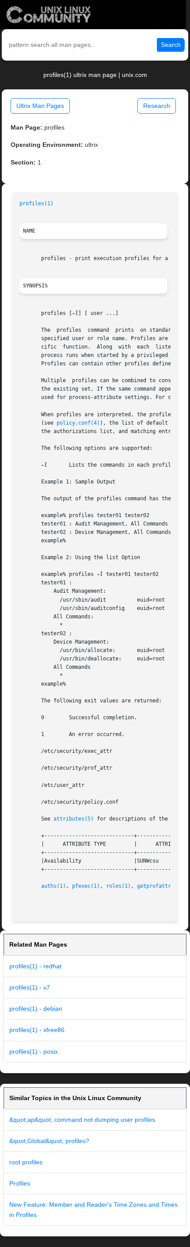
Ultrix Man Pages (40, 105)
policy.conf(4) (78, 423)
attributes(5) (73, 819)
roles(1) (118, 886)
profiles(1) (36, 203)
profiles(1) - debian (35, 1008)
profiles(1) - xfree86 (37, 1029)
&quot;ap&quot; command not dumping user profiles (82, 1119)
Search (171, 44)
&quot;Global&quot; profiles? (49, 1140)
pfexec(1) (86, 886)
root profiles (25, 1162)
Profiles (19, 1183)
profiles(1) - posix (33, 1051)
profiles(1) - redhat (35, 966)
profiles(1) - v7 (29, 987)
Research (156, 105)
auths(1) (53, 886)
